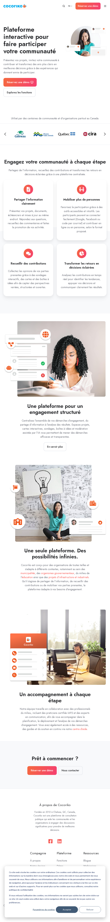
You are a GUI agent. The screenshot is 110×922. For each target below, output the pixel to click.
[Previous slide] (5, 134)
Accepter (67, 909)
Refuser (90, 909)
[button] (63, 6)
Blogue (87, 861)
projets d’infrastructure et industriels (69, 577)
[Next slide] (105, 134)
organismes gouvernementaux (57, 573)
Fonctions (62, 861)
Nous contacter (70, 770)
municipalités (27, 573)
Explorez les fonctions (19, 92)
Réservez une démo (88, 6)
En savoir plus (55, 447)
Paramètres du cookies (44, 909)
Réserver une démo (42, 770)
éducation (27, 577)
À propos (35, 861)
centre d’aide (79, 729)
